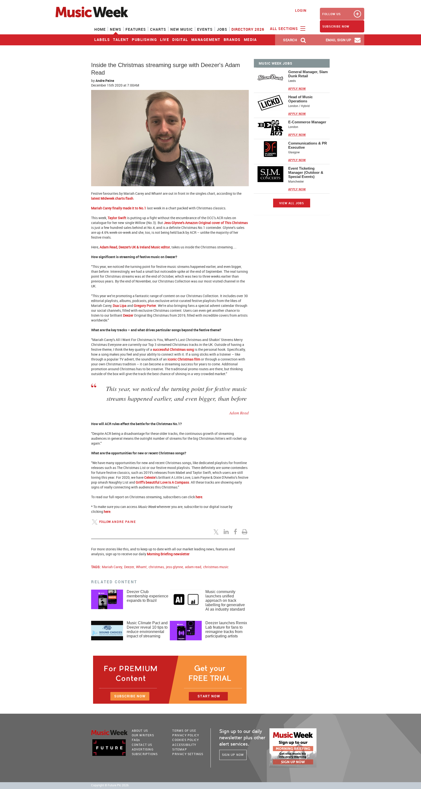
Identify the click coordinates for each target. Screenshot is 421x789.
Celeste (149, 477)
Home (100, 29)
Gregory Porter (145, 305)
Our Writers (143, 735)
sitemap (179, 749)
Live (164, 39)
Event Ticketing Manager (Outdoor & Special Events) (305, 172)
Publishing (144, 39)
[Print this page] (245, 532)
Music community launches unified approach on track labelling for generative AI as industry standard (225, 600)
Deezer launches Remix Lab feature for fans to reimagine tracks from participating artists (226, 629)
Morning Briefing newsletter (168, 554)
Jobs (222, 29)
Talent (121, 39)
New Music (181, 29)
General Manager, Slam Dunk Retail (308, 74)
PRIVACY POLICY (185, 735)
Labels (102, 39)
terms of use (184, 730)
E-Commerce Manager (307, 122)
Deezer (128, 315)
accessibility (184, 745)
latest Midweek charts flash (112, 198)
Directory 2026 (247, 29)
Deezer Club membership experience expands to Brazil (147, 596)
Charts (158, 29)
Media (250, 39)
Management (205, 39)
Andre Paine (105, 80)
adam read (193, 567)
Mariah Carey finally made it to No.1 (118, 208)
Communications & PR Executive (307, 145)
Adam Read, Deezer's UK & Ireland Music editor (135, 247)
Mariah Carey (112, 567)
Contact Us (142, 745)
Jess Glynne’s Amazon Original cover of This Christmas (206, 222)
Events (205, 29)
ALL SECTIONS (284, 28)
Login (300, 10)
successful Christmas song (173, 349)
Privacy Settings (187, 754)
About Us (140, 730)
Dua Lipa (119, 305)
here (199, 497)
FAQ (136, 740)
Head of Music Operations (300, 99)
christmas (156, 567)
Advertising (142, 749)
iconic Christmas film (184, 359)
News (115, 29)
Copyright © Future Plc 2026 (110, 785)
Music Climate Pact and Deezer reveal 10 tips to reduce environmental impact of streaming (147, 629)
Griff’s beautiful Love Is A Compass (162, 482)
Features (135, 29)
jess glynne (174, 567)
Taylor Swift (117, 217)
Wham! (141, 567)
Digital (180, 39)
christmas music (216, 567)
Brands (232, 39)
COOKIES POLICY (185, 740)
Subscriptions (145, 754)
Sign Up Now (233, 755)
